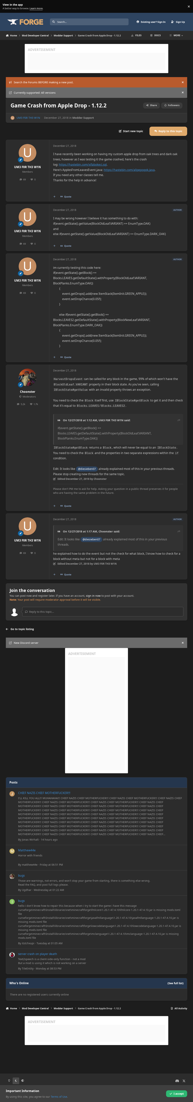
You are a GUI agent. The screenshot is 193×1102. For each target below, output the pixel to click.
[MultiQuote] (54, 197)
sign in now (93, 595)
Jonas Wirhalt (30, 839)
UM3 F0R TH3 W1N (28, 117)
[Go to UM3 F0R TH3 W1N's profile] (13, 118)
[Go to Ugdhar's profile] (12, 876)
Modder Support (83, 117)
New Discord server (26, 643)
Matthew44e (27, 850)
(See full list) (176, 983)
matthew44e (30, 864)
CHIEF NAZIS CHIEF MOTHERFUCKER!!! (44, 793)
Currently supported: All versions (35, 92)
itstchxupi (28, 943)
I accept (179, 1093)
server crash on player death (37, 954)
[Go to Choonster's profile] (27, 377)
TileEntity (28, 968)
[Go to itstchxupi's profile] (12, 901)
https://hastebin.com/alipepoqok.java (129, 170)
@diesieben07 (87, 469)
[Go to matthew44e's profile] (12, 851)
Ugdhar (26, 890)
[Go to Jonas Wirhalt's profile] (12, 793)
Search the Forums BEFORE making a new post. (44, 82)
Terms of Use (59, 1096)
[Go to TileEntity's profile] (12, 954)
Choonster (27, 392)
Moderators (29, 396)
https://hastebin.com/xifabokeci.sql (83, 165)
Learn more (7, 6)
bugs (21, 876)
